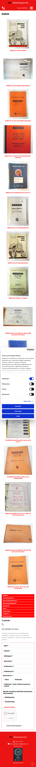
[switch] (31, 384)
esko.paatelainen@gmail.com (19, 744)
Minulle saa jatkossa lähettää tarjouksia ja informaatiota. (17, 692)
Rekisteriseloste (10, 707)
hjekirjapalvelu (21, 2)
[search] (3, 624)
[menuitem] (18, 595)
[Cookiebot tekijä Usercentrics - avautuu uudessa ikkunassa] (26, 350)
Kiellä (18, 416)
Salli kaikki (18, 406)
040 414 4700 (19, 741)
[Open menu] (31, 8)
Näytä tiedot (27, 401)
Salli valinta (18, 411)
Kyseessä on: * (8, 675)
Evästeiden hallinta (18, 763)
